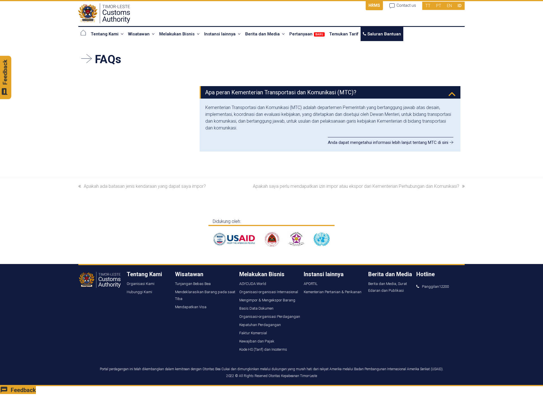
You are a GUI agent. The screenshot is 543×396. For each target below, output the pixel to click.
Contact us (406, 5)
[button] (330, 92)
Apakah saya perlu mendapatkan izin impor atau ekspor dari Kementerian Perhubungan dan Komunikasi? (356, 186)
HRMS (374, 5)
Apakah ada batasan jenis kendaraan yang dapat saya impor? (145, 186)
